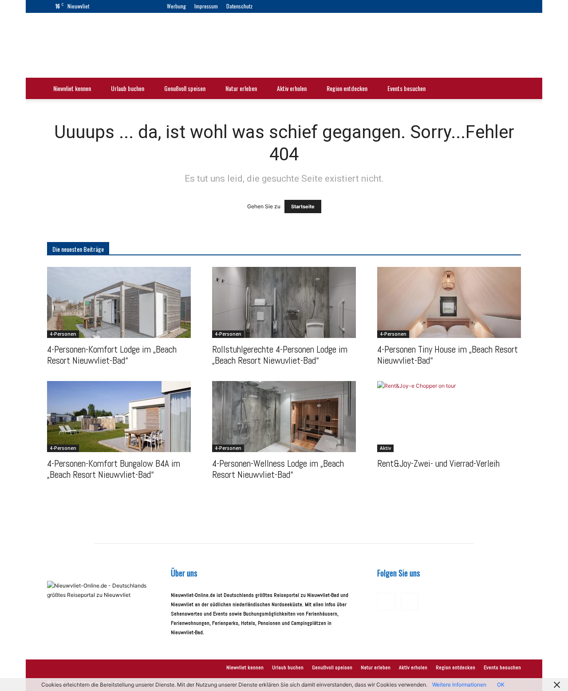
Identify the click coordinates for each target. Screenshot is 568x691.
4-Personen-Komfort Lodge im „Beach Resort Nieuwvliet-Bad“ (112, 354)
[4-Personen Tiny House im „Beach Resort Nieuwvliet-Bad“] (449, 302)
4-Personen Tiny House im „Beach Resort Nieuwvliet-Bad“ (447, 354)
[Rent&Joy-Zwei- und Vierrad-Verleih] (449, 416)
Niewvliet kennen (72, 88)
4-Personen (63, 334)
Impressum (206, 6)
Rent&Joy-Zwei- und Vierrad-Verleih (438, 463)
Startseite (303, 206)
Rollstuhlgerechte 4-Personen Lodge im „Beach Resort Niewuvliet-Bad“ (279, 354)
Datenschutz (239, 6)
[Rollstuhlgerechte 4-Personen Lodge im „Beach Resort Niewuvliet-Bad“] (284, 302)
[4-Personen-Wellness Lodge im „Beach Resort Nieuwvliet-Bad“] (284, 416)
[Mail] (288, 6)
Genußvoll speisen (184, 88)
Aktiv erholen (292, 88)
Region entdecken (347, 88)
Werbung (176, 6)
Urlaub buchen (127, 88)
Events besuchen (406, 88)
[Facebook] (273, 6)
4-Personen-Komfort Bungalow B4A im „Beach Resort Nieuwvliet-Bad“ (113, 469)
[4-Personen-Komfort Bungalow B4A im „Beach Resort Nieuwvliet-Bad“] (119, 416)
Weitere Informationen (459, 684)
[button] (510, 89)
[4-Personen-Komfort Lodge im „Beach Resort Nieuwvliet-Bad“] (119, 302)
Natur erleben (241, 88)
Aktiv (385, 448)
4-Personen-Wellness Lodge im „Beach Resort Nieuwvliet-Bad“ (278, 469)
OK (501, 684)
